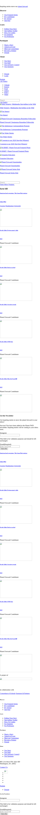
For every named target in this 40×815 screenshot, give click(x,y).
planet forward (23, 6)
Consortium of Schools (7, 693)
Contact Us (4, 767)
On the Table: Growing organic (8, 304)
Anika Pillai (3, 201)
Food (6, 89)
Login (6, 76)
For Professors (9, 36)
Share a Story (8, 45)
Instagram (3, 433)
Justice (6, 91)
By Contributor (9, 17)
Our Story (7, 61)
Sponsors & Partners (23, 693)
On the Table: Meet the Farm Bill (8, 378)
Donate (6, 53)
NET (1, 238)
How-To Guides (9, 33)
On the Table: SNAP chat (6, 341)
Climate (6, 85)
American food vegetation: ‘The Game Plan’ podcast (13, 193)
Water (6, 94)
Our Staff (7, 63)
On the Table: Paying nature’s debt (9, 230)
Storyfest (7, 20)
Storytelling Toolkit (10, 31)
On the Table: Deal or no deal (7, 267)
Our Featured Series (11, 15)
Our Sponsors (9, 67)
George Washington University (10, 206)
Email (5, 444)
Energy (6, 87)
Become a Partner (10, 51)
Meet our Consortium (11, 49)
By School (7, 19)
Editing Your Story (10, 29)
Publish (2, 79)
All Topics (3, 81)
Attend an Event (9, 47)
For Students (8, 35)
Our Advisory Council (11, 65)
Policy (6, 93)
